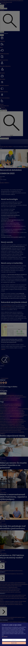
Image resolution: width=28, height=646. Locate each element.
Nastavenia (14, 640)
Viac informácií (4, 636)
